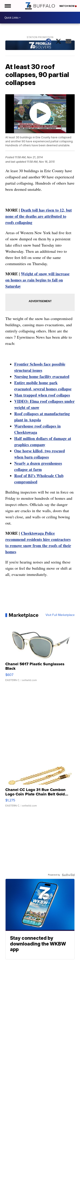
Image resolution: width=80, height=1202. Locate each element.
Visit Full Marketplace (60, 615)
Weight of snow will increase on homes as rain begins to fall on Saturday (37, 280)
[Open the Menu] (7, 6)
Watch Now (67, 6)
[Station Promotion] (40, 46)
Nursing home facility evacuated (41, 376)
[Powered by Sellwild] (68, 874)
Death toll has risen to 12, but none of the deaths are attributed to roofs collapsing (38, 216)
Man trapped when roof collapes (42, 395)
